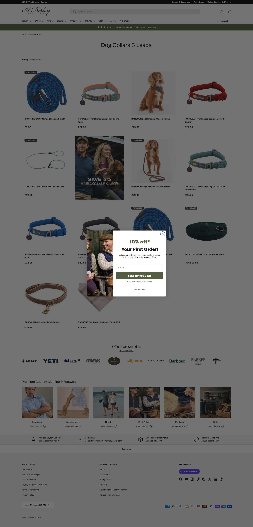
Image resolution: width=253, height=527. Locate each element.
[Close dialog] (162, 234)
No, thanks (139, 289)
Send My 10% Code (139, 276)
